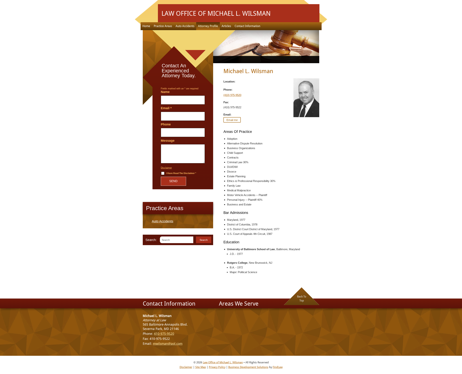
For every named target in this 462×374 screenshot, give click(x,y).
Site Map (200, 367)
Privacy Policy (217, 367)
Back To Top (301, 298)
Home (146, 26)
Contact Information (247, 26)
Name (165, 92)
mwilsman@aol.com (167, 343)
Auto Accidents (185, 26)
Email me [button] (232, 119)
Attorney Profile (208, 26)
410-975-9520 (164, 334)
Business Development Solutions (248, 367)
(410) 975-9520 (232, 95)
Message (168, 140)
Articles (226, 26)
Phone (166, 124)
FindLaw (278, 367)
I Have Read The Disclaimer (181, 173)
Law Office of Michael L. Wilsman (223, 362)
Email (166, 108)
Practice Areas (163, 26)
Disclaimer (166, 167)
